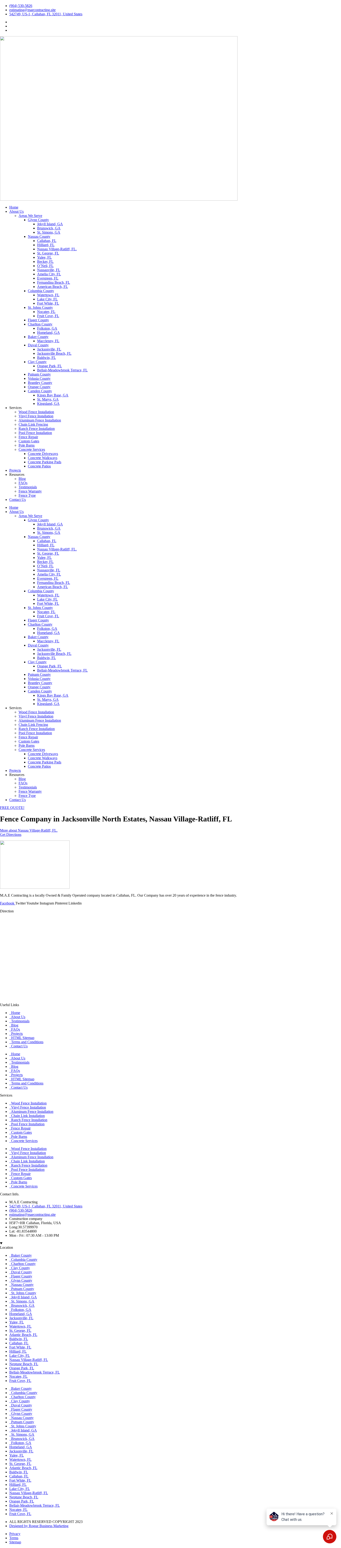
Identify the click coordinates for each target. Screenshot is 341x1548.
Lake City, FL (47, 299)
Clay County (37, 362)
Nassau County (39, 236)
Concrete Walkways (42, 458)
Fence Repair (28, 437)
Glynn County (38, 220)
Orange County (39, 387)
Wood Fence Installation (36, 412)
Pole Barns (27, 445)
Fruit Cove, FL (48, 316)
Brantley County (40, 383)
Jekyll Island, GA (50, 224)
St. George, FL (48, 253)
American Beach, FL (52, 287)
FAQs (23, 483)
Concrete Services (32, 449)
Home (13, 207)
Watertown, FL (48, 295)
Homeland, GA (48, 333)
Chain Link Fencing (33, 424)
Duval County (38, 345)
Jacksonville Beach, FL (54, 353)
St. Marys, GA (48, 399)
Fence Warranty (30, 491)
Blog (22, 479)
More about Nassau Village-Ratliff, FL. (29, 830)
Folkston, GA (47, 328)
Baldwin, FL (46, 358)
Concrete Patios (39, 466)
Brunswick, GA (49, 228)
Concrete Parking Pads (44, 462)
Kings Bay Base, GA (52, 395)
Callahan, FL (46, 241)
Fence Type (27, 495)
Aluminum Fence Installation (40, 420)
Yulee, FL (44, 257)
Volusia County (39, 378)
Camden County (40, 391)
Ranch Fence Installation (37, 429)
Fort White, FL (48, 303)
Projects (15, 470)
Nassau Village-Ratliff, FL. (57, 249)
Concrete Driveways (43, 454)
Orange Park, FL (49, 366)
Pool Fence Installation (35, 433)
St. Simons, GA (48, 232)
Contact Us (17, 500)
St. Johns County (40, 307)
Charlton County (40, 324)
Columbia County (41, 291)
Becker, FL (45, 262)
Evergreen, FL (47, 278)
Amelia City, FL (49, 274)
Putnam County (39, 374)
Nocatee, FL (46, 312)
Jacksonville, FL (49, 349)
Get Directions (10, 835)
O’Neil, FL (45, 266)
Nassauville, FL (48, 270)
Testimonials (28, 487)
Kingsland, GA (48, 404)
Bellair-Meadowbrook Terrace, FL (62, 370)
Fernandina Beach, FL (53, 282)
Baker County (38, 337)
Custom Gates (29, 441)
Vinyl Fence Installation (36, 416)
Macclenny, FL (48, 341)
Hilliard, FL (46, 245)
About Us (16, 211)
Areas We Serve (30, 216)
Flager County (38, 320)
